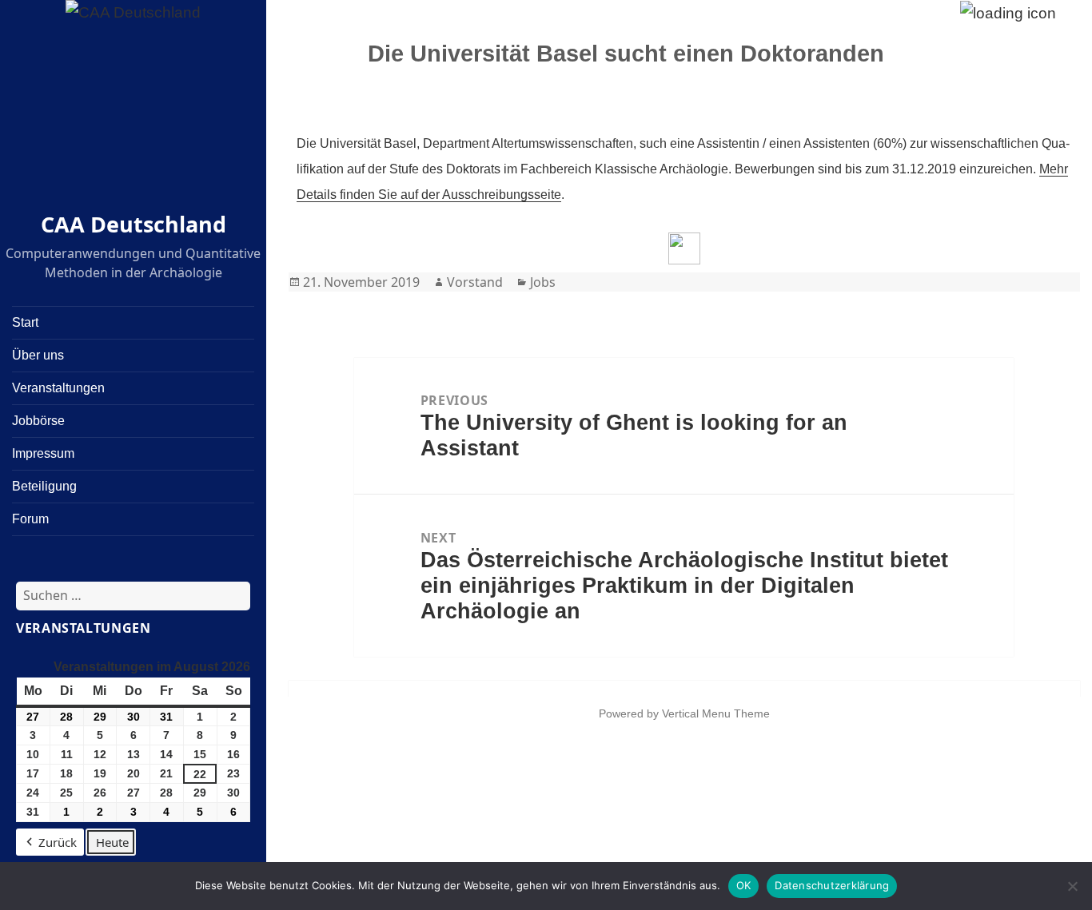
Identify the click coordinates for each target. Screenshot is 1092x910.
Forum (30, 519)
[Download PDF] (684, 248)
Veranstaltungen (58, 388)
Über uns (38, 355)
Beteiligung (44, 486)
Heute (112, 842)
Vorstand (475, 282)
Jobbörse (38, 420)
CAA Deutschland (133, 224)
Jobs (543, 282)
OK (743, 885)
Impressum (43, 453)
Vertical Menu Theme (716, 713)
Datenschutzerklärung (832, 885)
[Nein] (1072, 886)
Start (25, 322)
